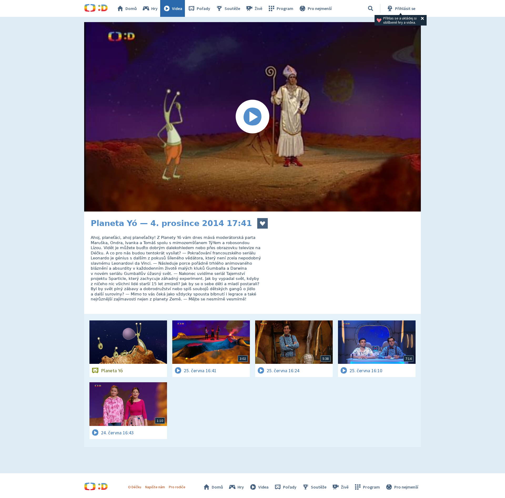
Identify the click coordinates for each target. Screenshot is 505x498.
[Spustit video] (252, 117)
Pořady (203, 8)
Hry (154, 8)
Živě (258, 8)
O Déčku (134, 487)
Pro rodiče (177, 487)
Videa (177, 8)
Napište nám (155, 487)
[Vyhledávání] (370, 8)
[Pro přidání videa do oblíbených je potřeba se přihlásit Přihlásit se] (262, 223)
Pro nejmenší (320, 8)
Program (285, 8)
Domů (131, 8)
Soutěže (232, 8)
